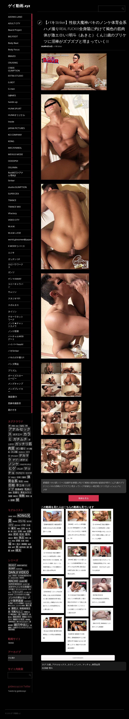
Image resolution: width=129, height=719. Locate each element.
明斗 (26, 538)
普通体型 (19, 489)
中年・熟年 (21, 477)
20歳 (13, 426)
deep (10, 576)
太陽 (29, 531)
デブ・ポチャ (20, 459)
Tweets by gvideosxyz (17, 691)
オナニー (17, 434)
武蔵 (18, 540)
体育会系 (96, 664)
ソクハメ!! (17, 592)
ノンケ (14, 464)
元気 (23, 528)
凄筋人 (14, 608)
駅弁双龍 (12, 629)
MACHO (13, 581)
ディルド (14, 456)
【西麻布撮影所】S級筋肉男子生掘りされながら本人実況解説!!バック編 (52, 528)
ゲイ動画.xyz (19, 5)
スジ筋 (14, 451)
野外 (27, 496)
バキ (23, 525)
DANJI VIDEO (19, 572)
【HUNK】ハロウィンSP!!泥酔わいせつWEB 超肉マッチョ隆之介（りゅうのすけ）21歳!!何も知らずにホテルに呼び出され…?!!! (77, 531)
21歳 (49, 664)
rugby (22, 426)
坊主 (21, 481)
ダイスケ (17, 525)
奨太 (10, 534)
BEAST (12, 565)
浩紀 (26, 541)
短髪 (10, 496)
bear (17, 426)
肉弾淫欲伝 (12, 622)
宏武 (15, 534)
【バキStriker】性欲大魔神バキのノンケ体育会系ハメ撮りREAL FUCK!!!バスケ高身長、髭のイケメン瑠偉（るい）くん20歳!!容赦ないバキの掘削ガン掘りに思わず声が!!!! (52, 561)
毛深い (27, 489)
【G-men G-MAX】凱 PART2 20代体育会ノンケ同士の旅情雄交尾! (52, 634)
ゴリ (11, 524)
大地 (20, 531)
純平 (13, 547)
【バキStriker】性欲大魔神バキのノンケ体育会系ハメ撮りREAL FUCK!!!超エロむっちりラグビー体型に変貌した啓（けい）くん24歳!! (101, 531)
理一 (13, 544)
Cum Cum (19, 569)
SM (26, 426)
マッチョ (87, 664)
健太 (13, 528)
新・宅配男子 (23, 614)
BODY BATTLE (22, 565)
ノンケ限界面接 (19, 599)
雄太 (18, 550)
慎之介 (11, 538)
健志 (18, 528)
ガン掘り (20, 448)
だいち (22, 521)
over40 (23, 581)
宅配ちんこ (17, 611)
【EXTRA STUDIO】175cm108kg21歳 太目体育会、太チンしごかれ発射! (101, 598)
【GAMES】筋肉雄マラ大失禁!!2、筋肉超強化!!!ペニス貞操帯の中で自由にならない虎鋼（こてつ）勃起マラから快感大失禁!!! (77, 641)
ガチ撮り (12, 589)
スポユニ (22, 452)
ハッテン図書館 (19, 603)
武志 (13, 541)
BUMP (12, 568)
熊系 (10, 493)
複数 (22, 495)
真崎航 (24, 544)
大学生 (26, 481)
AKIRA (10, 516)
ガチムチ (20, 439)
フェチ (20, 469)
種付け (15, 496)
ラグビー (20, 473)
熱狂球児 (17, 616)
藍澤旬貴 (23, 547)
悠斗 (27, 534)
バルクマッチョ (25, 464)
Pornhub (11, 643)
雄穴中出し (21, 625)
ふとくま (26, 584)
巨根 (12, 485)
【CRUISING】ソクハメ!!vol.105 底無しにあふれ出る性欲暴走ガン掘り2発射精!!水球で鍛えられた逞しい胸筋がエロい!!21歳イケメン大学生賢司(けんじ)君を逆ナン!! (52, 600)
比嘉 (22, 541)
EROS (15, 576)
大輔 (24, 531)
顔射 (13, 500)
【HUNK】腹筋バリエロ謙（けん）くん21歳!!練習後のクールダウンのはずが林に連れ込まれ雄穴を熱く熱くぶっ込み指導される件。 (77, 567)
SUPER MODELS (15, 584)
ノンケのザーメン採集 (21, 594)
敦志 (21, 537)
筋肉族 (28, 619)
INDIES (22, 578)
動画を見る (84, 498)
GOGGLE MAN (14, 578)
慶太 (16, 538)
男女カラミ (26, 492)
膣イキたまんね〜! (22, 622)
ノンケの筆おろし (18, 597)
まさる (29, 521)
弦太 (21, 534)
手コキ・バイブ (19, 487)
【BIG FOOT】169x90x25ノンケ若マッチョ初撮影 (101, 625)
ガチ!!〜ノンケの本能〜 (20, 586)
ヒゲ (12, 468)
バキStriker (58, 46)
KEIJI (14, 516)
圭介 (15, 531)
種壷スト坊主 (18, 619)
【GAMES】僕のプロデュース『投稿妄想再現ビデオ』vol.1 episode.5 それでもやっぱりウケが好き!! (101, 565)
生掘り (16, 492)
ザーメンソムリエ (21, 589)
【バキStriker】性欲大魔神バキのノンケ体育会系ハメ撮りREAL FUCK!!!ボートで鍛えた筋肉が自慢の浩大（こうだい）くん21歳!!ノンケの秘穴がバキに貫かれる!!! (77, 604)
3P (9, 426)
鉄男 (12, 551)
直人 (18, 544)
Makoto (15, 521)
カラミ (71, 664)
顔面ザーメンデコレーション (22, 627)
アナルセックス (59, 664)
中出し (13, 477)
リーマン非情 (20, 605)
